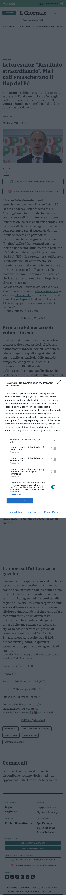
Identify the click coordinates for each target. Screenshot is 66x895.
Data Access (33, 512)
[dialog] (33, 447)
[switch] (53, 448)
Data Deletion (15, 512)
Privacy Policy (51, 512)
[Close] (60, 383)
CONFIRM (20, 500)
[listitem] (33, 440)
